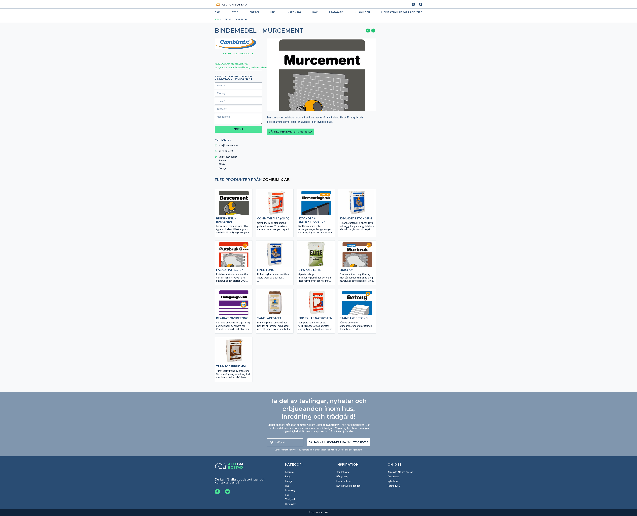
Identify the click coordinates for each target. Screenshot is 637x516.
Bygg (235, 12)
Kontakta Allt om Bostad (400, 472)
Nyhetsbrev (394, 481)
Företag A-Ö (394, 485)
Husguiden (362, 12)
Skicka (238, 129)
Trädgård (336, 12)
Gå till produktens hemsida (290, 131)
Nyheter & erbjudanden (348, 485)
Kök (315, 12)
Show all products (238, 53)
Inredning (294, 12)
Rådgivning (342, 476)
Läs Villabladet (344, 481)
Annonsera (393, 476)
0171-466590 (226, 151)
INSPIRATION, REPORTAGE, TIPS (401, 12)
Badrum (289, 472)
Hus (273, 12)
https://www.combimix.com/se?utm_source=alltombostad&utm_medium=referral (238, 65)
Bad (217, 12)
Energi (254, 12)
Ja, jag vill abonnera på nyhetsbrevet (338, 442)
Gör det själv (342, 472)
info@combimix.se (228, 145)
